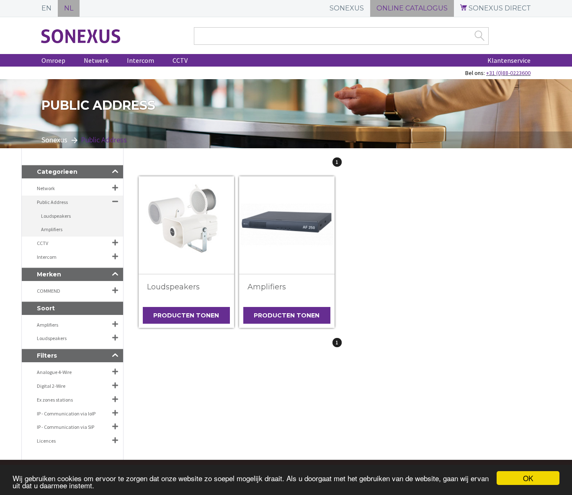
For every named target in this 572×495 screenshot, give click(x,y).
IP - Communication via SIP (65, 427)
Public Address (52, 202)
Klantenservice (509, 60)
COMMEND (48, 291)
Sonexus (54, 139)
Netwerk (96, 60)
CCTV (180, 60)
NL (68, 8)
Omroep (53, 60)
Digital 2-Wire (51, 386)
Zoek (479, 35)
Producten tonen (186, 315)
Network (46, 188)
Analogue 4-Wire (54, 372)
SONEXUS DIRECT (499, 8)
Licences (46, 441)
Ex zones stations (55, 400)
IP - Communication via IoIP (66, 413)
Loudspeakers (173, 286)
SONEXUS (347, 8)
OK (528, 478)
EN (46, 8)
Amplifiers (266, 286)
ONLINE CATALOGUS (412, 8)
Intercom (140, 60)
